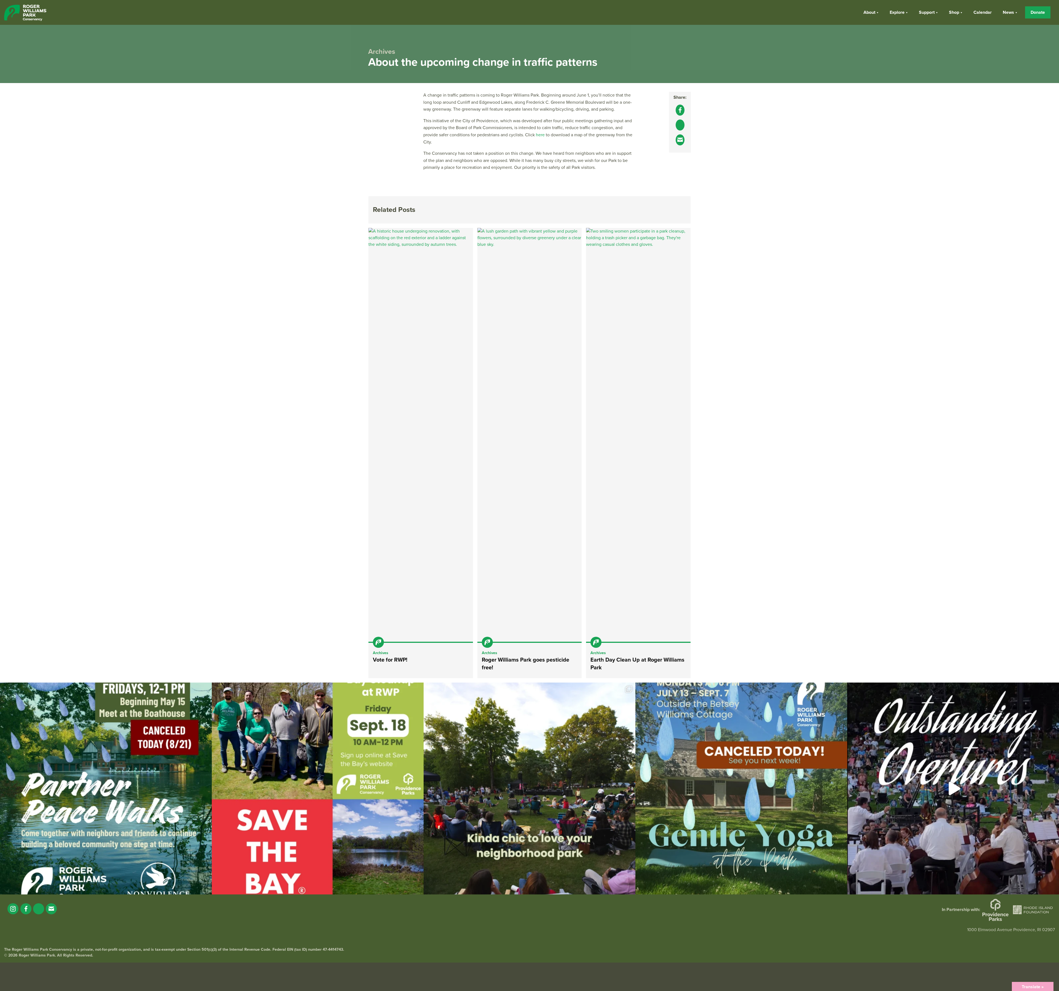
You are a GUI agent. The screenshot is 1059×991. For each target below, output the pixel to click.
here (540, 135)
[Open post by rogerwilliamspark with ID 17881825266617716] (741, 788)
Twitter (38, 908)
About (869, 12)
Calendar (983, 12)
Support (927, 12)
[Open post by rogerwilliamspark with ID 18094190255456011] (953, 788)
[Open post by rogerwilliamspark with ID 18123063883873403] (106, 788)
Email (51, 908)
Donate (1038, 12)
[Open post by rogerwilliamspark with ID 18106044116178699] (318, 788)
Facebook (25, 908)
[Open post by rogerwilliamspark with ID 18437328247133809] (529, 788)
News (1008, 12)
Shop (954, 12)
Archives (380, 653)
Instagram (12, 908)
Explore (897, 12)
